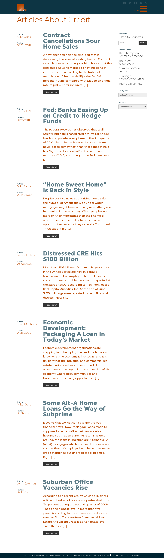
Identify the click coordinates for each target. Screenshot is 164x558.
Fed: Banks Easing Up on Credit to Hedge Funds (75, 116)
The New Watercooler (126, 62)
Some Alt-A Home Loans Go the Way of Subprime (74, 409)
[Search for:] (128, 43)
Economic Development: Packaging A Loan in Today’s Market (74, 331)
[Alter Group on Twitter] (130, 4)
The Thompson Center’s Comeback (131, 55)
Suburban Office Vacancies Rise (68, 485)
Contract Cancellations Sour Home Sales (71, 41)
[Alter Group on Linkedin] (124, 4)
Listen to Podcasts (130, 37)
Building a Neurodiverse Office (131, 78)
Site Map (135, 555)
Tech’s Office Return (131, 83)
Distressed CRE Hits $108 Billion (73, 257)
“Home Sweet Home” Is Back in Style (75, 188)
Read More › (51, 92)
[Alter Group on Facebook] (135, 4)
